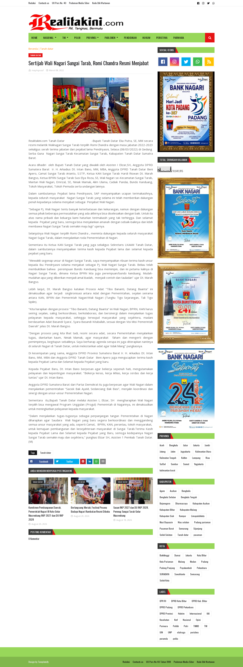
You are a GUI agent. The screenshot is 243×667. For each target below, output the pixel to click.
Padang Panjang (167, 567)
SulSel (163, 464)
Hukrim (181, 613)
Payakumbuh (186, 567)
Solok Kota (164, 580)
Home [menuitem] (34, 38)
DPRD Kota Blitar (179, 601)
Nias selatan (183, 522)
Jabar (185, 445)
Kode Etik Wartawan (101, 3)
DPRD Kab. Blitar (199, 601)
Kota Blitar (202, 555)
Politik (176, 626)
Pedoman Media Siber (79, 3)
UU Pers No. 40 (59, 3)
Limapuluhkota (197, 516)
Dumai (177, 555)
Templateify (43, 661)
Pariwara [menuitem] (178, 38)
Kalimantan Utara (203, 451)
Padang (204, 561)
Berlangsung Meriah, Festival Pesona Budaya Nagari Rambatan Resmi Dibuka (90, 509)
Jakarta (196, 445)
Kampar (182, 516)
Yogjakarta (199, 464)
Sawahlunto (179, 574)
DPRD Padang (166, 607)
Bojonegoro (165, 503)
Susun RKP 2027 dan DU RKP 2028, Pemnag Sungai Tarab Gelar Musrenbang (130, 511)
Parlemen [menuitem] (110, 38)
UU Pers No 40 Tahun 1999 (158, 661)
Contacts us (44, 3)
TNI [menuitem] (64, 38)
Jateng (163, 451)
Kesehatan (164, 619)
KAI (208, 613)
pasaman (198, 534)
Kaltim (184, 457)
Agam (162, 490)
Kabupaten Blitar (167, 509)
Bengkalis (186, 490)
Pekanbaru (202, 567)
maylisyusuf (38, 70)
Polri (186, 626)
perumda (164, 638)
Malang (181, 561)
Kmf (176, 619)
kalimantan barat (167, 470)
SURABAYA (164, 574)
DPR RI (163, 601)
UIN (161, 632)
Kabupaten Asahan (201, 503)
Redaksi (32, 3)
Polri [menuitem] (77, 38)
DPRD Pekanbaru (185, 607)
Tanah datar (46, 48)
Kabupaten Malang (188, 509)
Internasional (196, 613)
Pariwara (164, 626)
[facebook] (198, 3)
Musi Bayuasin (166, 522)
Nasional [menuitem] (48, 38)
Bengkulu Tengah (189, 497)
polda (175, 638)
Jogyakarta (185, 451)
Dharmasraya (181, 503)
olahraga (181, 632)
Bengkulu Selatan (168, 497)
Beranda (33, 48)
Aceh (162, 445)
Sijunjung (197, 528)
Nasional (187, 619)
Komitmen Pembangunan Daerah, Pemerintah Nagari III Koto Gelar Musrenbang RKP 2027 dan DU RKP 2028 (45, 513)
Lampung (196, 457)
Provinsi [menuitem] (91, 38)
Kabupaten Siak (167, 516)
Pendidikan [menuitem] (130, 38)
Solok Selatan (166, 534)
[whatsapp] (213, 3)
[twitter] (208, 3)
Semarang (183, 528)
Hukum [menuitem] (146, 38)
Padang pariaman (202, 522)
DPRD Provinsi (166, 613)
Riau (208, 457)
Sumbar (174, 464)
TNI (205, 626)
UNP (170, 632)
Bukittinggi (164, 555)
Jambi (207, 445)
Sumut (186, 464)
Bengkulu (173, 445)
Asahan (173, 490)
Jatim (173, 451)
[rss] (209, 61)
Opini (198, 619)
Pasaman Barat (167, 528)
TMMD (196, 626)
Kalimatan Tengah (168, 457)
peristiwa (194, 632)
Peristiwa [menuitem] (162, 38)
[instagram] (203, 3)
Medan (193, 561)
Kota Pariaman (166, 561)
